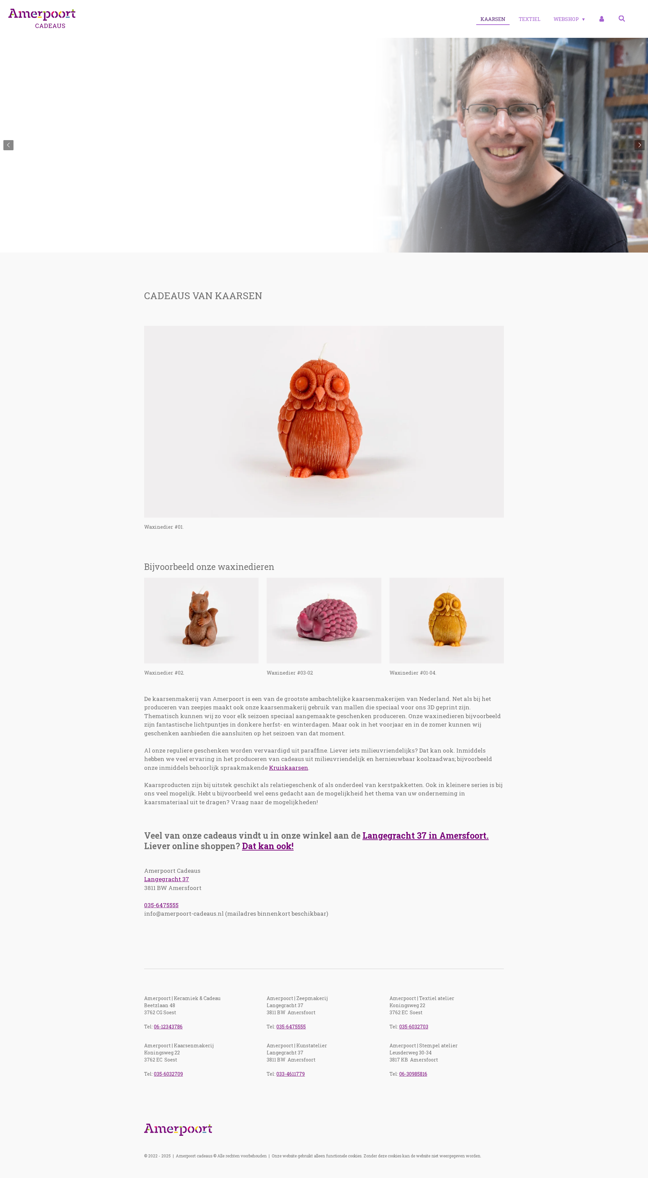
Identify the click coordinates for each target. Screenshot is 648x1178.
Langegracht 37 (166, 879)
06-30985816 (413, 1074)
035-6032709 (168, 1074)
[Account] (601, 19)
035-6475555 (161, 905)
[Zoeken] (621, 19)
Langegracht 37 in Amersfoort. (425, 835)
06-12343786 (168, 1026)
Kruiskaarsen (288, 767)
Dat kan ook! (268, 846)
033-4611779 (290, 1074)
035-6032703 (413, 1026)
